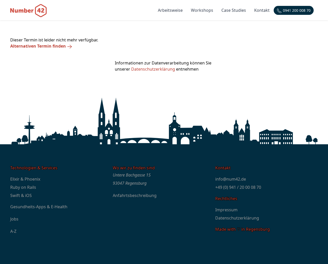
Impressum (226, 210)
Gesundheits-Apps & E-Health (38, 207)
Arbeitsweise (170, 10)
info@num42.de (230, 179)
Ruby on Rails (23, 187)
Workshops (202, 10)
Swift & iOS (21, 195)
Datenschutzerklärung (153, 69)
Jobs (14, 219)
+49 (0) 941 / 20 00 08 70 (238, 187)
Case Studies (233, 10)
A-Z (13, 231)
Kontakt (262, 10)
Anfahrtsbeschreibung (135, 195)
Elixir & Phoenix (25, 179)
